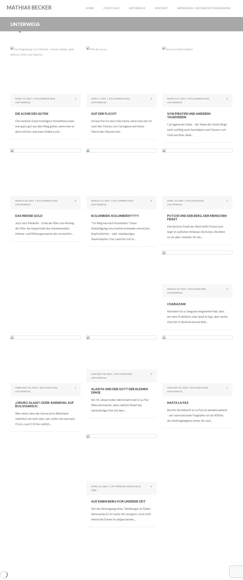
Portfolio (111, 8)
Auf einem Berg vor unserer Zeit (118, 501)
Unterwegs (137, 8)
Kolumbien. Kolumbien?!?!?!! (115, 216)
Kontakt (161, 8)
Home (90, 8)
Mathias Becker (29, 7)
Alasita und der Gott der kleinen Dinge (119, 390)
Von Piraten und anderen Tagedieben (189, 115)
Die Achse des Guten (31, 113)
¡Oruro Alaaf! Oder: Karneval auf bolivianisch (44, 404)
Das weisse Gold (29, 216)
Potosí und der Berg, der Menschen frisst (197, 217)
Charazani (176, 304)
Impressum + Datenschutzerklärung (204, 8)
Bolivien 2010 (194, 200)
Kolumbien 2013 (44, 98)
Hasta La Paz (178, 402)
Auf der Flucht (104, 113)
